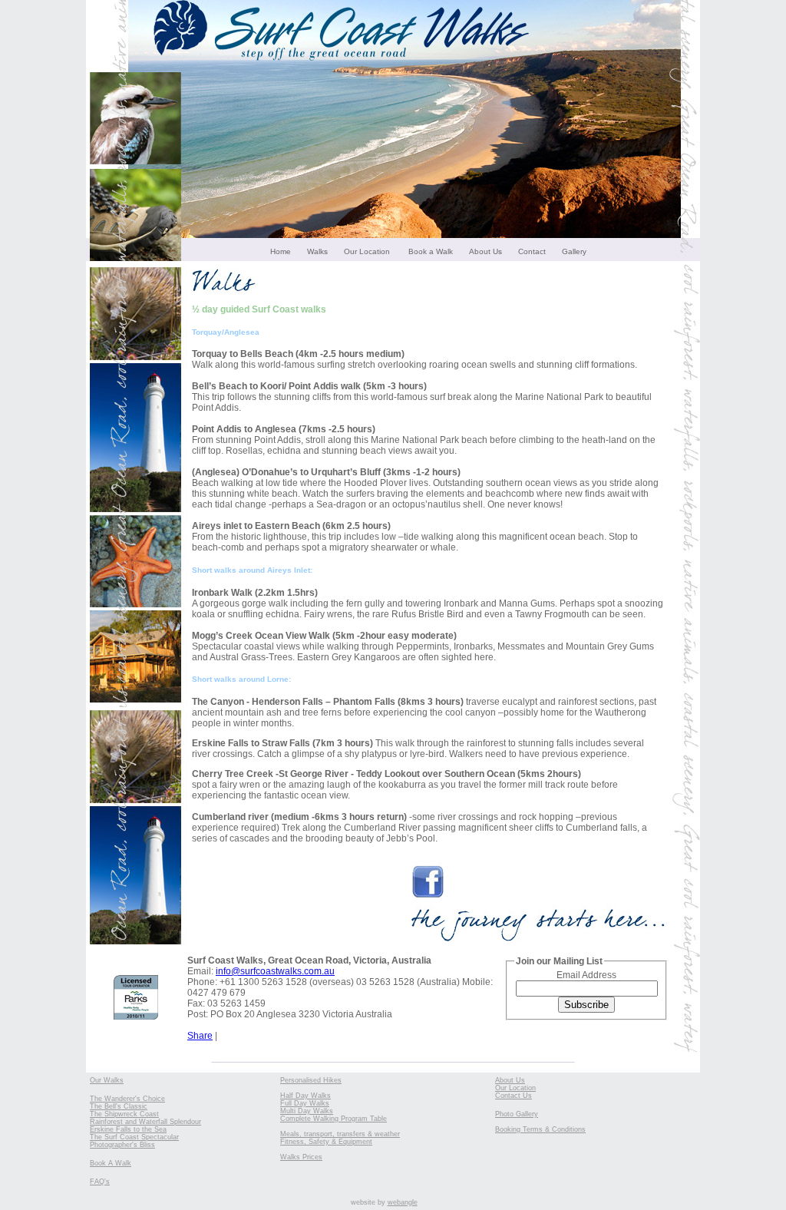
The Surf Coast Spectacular (134, 1137)
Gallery (574, 251)
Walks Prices (301, 1157)
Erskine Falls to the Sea (128, 1129)
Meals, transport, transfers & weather (340, 1134)
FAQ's (100, 1181)
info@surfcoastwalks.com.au (275, 971)
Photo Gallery (516, 1114)
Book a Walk (430, 251)
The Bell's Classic (118, 1106)
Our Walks (107, 1080)
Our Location (367, 251)
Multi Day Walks (306, 1111)
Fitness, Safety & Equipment (326, 1142)
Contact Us (513, 1095)
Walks (317, 251)
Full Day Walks (304, 1103)
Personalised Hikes (311, 1080)
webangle (403, 1202)
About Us (485, 251)
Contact (532, 251)
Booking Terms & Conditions (540, 1129)
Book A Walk (110, 1163)
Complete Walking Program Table (333, 1118)
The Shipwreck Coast (124, 1114)
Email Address (586, 975)
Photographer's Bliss (122, 1145)
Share (200, 1035)
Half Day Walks (305, 1095)
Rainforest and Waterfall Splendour (145, 1122)
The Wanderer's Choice (127, 1099)
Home (280, 251)
